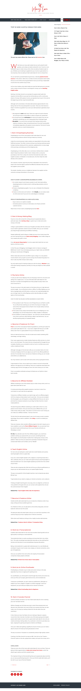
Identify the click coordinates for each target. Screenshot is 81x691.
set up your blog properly (20, 242)
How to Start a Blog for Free (60, 28)
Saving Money (52, 19)
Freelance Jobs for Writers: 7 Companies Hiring (30, 522)
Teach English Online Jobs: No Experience (29, 490)
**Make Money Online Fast (30, 19)
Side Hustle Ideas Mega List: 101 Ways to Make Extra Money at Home (62, 43)
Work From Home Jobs (16, 19)
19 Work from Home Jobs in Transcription (28, 559)
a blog (33, 418)
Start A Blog (43, 19)
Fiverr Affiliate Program (31, 426)
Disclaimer (56, 685)
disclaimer (39, 57)
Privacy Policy (65, 685)
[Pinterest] (64, 20)
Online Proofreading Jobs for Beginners (28, 589)
